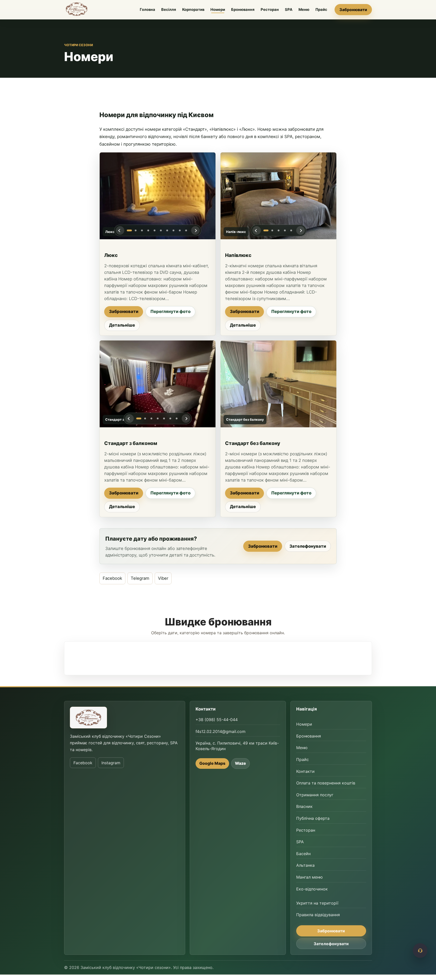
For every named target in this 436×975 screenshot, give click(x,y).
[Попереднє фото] (120, 230)
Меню (303, 9)
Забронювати (353, 9)
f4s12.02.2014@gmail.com (221, 731)
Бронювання (243, 9)
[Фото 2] (135, 230)
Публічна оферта (313, 818)
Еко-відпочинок (312, 888)
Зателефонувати (307, 545)
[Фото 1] (129, 230)
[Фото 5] (154, 230)
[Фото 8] (173, 230)
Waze (240, 763)
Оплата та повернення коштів (325, 783)
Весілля (168, 9)
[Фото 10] (186, 230)
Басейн (303, 853)
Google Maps (212, 763)
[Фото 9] (180, 230)
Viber (163, 578)
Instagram (110, 762)
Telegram (140, 578)
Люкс (111, 255)
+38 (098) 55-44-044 (217, 719)
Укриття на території (317, 903)
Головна (147, 9)
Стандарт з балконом (130, 443)
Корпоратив (193, 9)
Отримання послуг (314, 794)
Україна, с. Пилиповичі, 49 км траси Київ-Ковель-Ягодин (237, 746)
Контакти (305, 771)
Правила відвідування (318, 914)
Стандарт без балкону (252, 443)
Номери (217, 9)
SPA (288, 9)
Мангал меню (309, 877)
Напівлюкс (238, 255)
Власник (304, 806)
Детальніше (122, 325)
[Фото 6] (161, 230)
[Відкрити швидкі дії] (420, 950)
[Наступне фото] (195, 230)
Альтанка (305, 865)
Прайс (321, 9)
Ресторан (270, 9)
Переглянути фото (170, 311)
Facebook (112, 578)
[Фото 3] (142, 230)
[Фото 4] (148, 230)
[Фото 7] (167, 230)
